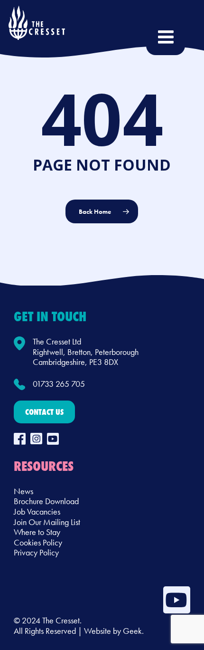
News (23, 491)
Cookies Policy (38, 542)
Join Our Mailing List (47, 521)
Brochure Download (46, 501)
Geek (132, 630)
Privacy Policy (36, 552)
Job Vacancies (37, 511)
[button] (44, 412)
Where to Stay (37, 531)
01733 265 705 (59, 383)
